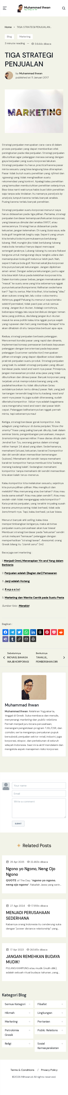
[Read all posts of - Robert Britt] (9, 75)
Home (8, 27)
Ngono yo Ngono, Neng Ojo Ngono (30, 871)
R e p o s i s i (12, 589)
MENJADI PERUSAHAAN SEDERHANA (28, 915)
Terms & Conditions (22, 1070)
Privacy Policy (49, 1070)
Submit (18, 823)
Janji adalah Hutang (17, 581)
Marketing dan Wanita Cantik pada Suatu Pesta (34, 597)
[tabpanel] (34, 1025)
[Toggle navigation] (5, 8)
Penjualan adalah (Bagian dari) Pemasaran (31, 573)
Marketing (25, 36)
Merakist (24, 605)
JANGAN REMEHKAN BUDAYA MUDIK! (33, 959)
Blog (9, 36)
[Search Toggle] (63, 8)
